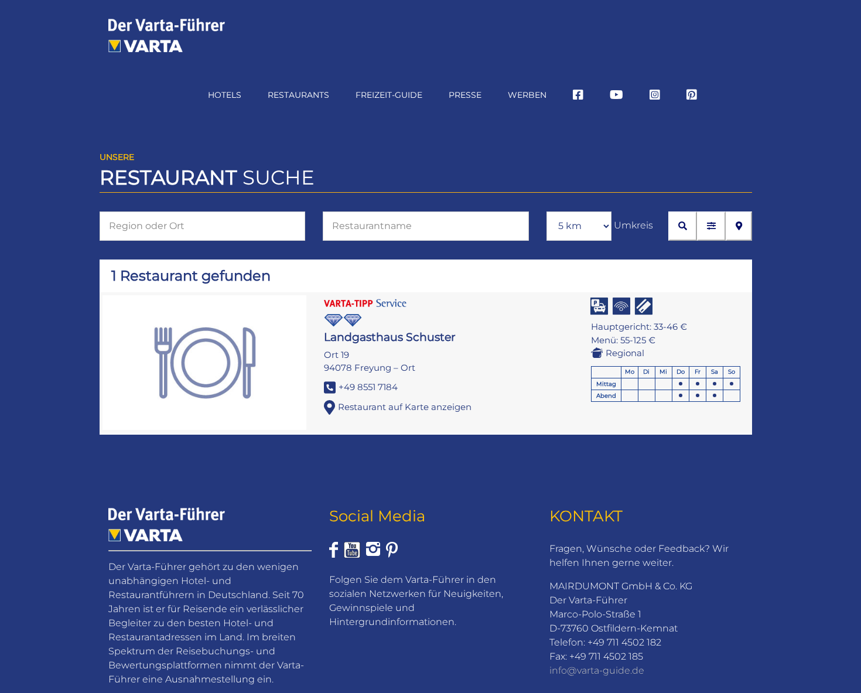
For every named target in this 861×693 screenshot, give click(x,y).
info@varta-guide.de (596, 670)
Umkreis (633, 225)
